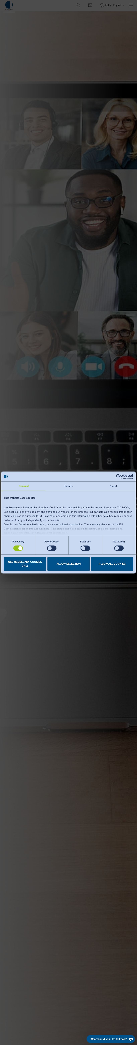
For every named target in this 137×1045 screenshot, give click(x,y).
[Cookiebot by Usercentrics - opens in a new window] (118, 476)
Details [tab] (68, 486)
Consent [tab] (24, 486)
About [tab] (113, 486)
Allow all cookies (112, 564)
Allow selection (68, 564)
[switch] (51, 548)
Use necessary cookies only (25, 564)
